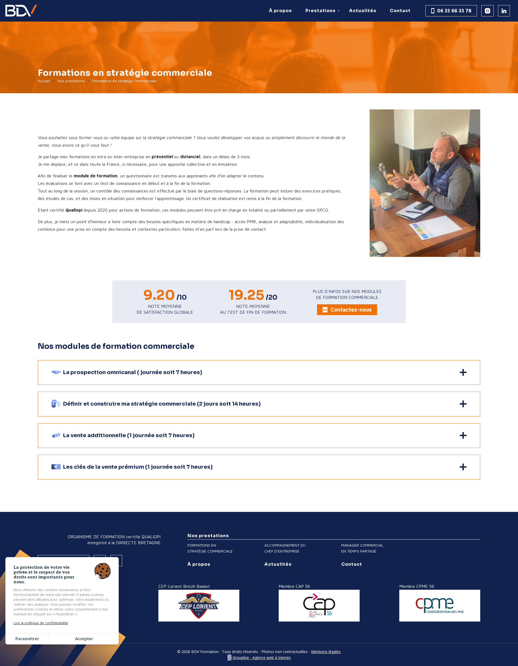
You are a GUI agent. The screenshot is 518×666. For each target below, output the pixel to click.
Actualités (362, 10)
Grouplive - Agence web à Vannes (262, 657)
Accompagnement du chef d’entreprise (284, 548)
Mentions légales (326, 651)
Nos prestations (71, 80)
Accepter (84, 638)
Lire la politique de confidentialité (40, 623)
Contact (400, 10)
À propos (280, 10)
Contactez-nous (351, 309)
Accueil (44, 80)
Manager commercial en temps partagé (362, 548)
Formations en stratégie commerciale (210, 548)
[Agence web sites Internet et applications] (229, 657)
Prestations (318, 15)
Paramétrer (27, 638)
